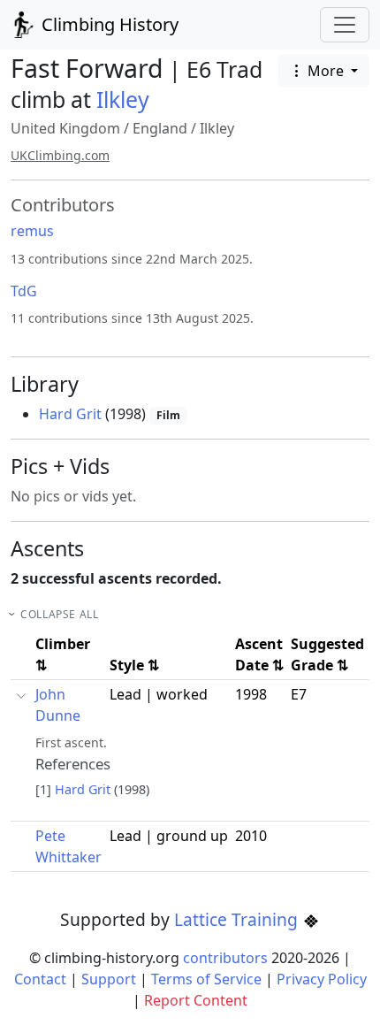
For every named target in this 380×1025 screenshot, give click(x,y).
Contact (40, 979)
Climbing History (108, 24)
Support (108, 979)
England (160, 128)
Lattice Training (238, 919)
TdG (24, 291)
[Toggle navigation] (344, 24)
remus (32, 231)
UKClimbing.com (60, 155)
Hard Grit (70, 414)
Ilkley (122, 99)
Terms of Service (206, 979)
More (325, 70)
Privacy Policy (322, 979)
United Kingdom (65, 128)
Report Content (195, 1000)
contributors (225, 958)
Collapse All (59, 614)
